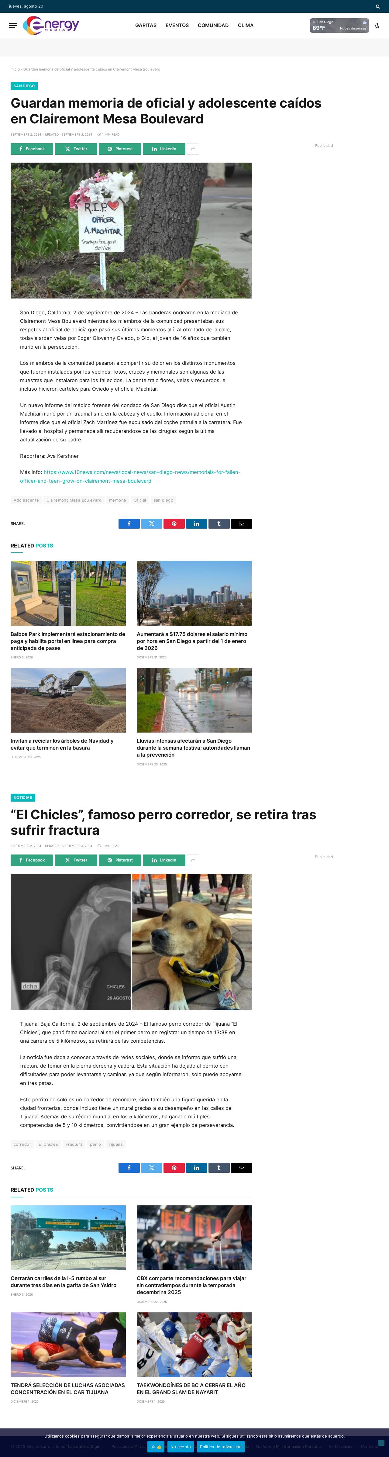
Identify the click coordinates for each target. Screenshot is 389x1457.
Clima (246, 25)
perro (95, 1144)
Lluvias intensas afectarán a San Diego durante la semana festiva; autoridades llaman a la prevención (193, 748)
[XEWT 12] (51, 25)
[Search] (377, 6)
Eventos (177, 25)
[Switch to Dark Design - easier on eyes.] (377, 25)
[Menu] (13, 26)
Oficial (140, 500)
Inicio (15, 69)
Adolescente (26, 500)
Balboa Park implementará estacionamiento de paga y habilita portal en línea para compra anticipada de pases (68, 641)
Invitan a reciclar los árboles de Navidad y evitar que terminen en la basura (62, 744)
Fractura (74, 1144)
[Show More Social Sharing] (193, 149)
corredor (22, 1144)
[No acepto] (381, 1443)
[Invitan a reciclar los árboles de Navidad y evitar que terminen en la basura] (68, 700)
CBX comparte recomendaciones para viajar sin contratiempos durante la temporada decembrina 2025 (191, 1285)
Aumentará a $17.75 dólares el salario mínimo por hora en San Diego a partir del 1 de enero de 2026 (192, 641)
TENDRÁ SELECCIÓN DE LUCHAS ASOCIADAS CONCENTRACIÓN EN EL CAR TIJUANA (68, 1388)
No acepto (180, 1446)
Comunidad (213, 25)
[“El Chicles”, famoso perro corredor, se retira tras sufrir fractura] (131, 942)
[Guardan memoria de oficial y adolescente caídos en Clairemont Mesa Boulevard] (131, 231)
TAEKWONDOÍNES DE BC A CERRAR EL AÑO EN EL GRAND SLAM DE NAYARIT (191, 1388)
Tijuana (115, 1144)
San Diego (24, 86)
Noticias (23, 797)
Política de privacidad (221, 1446)
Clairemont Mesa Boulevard (74, 500)
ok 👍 (155, 1446)
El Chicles (48, 1144)
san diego (164, 500)
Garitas (146, 25)
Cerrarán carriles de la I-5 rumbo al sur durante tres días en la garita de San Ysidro (63, 1281)
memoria (117, 500)
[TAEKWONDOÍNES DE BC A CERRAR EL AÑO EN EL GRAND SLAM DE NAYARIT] (194, 1344)
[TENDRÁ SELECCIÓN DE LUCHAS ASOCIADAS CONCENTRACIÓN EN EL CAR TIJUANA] (68, 1344)
